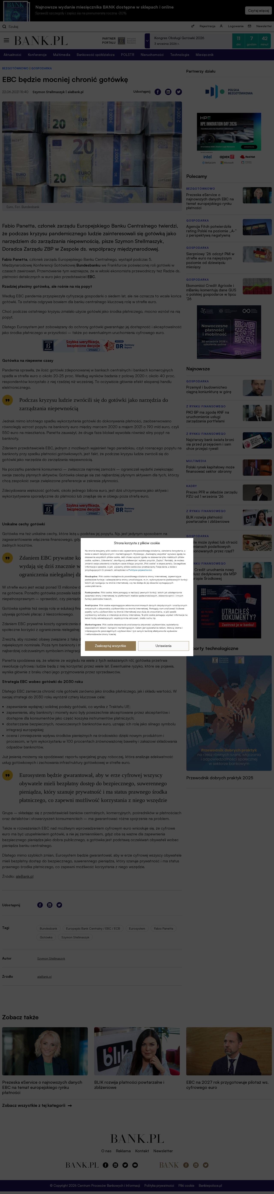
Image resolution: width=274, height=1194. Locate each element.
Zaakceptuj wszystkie (110, 646)
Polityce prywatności (140, 570)
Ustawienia (163, 646)
